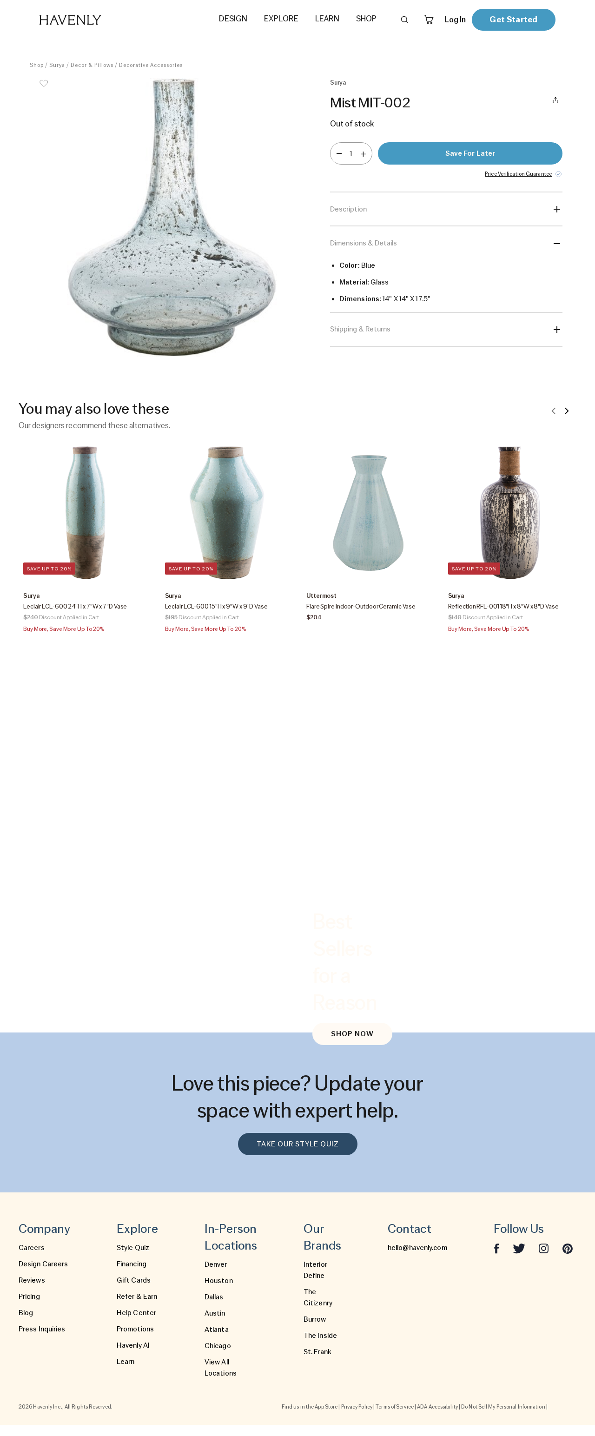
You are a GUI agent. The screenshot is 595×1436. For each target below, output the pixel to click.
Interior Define (315, 1270)
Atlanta (217, 1329)
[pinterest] (567, 1247)
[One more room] (363, 153)
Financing (131, 1264)
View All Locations (221, 1367)
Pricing (29, 1296)
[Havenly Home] (99, 20)
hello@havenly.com (417, 1248)
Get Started (513, 19)
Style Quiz (133, 1248)
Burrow (315, 1319)
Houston (219, 1281)
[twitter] (519, 1247)
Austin (215, 1313)
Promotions (135, 1329)
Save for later (470, 153)
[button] (172, 217)
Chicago (218, 1346)
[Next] (566, 410)
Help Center (136, 1313)
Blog (26, 1313)
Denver (216, 1264)
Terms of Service (395, 1406)
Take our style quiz (298, 1144)
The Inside (320, 1335)
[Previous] (553, 410)
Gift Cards (134, 1280)
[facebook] (496, 1247)
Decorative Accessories (151, 65)
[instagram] (544, 1247)
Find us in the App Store (309, 1406)
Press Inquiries (42, 1329)
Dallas (214, 1297)
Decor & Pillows (92, 65)
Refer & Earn (137, 1296)
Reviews (32, 1280)
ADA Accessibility (437, 1406)
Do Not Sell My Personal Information (503, 1406)
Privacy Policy (356, 1406)
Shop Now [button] (352, 1034)
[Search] (404, 19)
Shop (37, 65)
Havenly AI (133, 1345)
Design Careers (43, 1264)
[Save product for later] (44, 89)
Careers (32, 1248)
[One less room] (339, 153)
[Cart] (429, 19)
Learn (126, 1361)
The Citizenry (318, 1297)
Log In (455, 19)
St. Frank (317, 1352)
